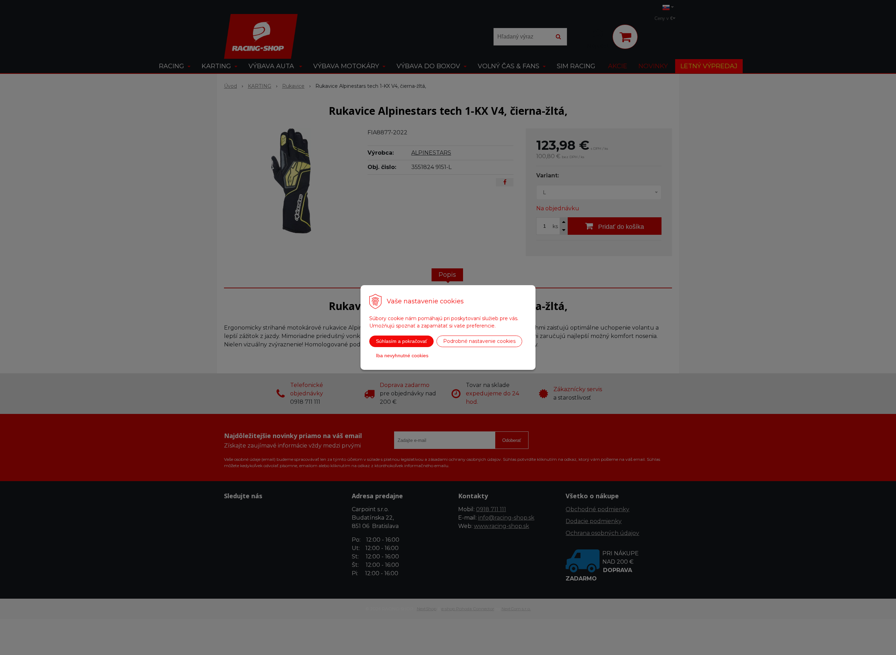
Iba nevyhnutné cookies (402, 355)
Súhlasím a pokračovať (401, 341)
